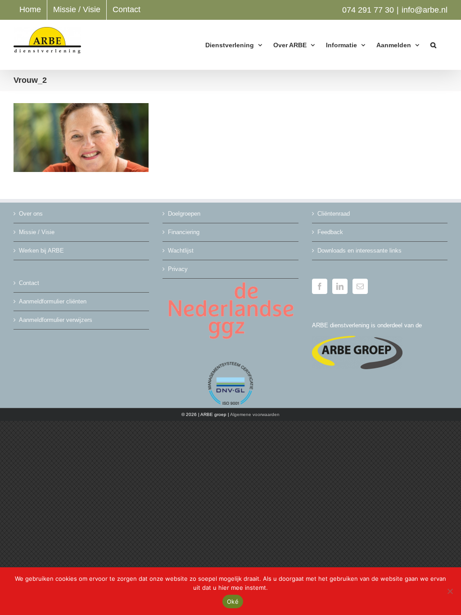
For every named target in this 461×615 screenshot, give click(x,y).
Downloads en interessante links (359, 250)
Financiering (183, 232)
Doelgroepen (184, 213)
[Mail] (360, 286)
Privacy (178, 269)
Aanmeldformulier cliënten (52, 301)
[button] (433, 44)
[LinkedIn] (340, 286)
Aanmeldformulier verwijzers (55, 320)
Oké (233, 601)
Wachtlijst (181, 250)
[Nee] (449, 591)
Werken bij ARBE (41, 250)
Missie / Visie (36, 232)
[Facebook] (319, 286)
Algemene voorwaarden (255, 414)
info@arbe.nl (424, 9)
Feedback (330, 232)
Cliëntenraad (333, 213)
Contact (29, 283)
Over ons (31, 213)
